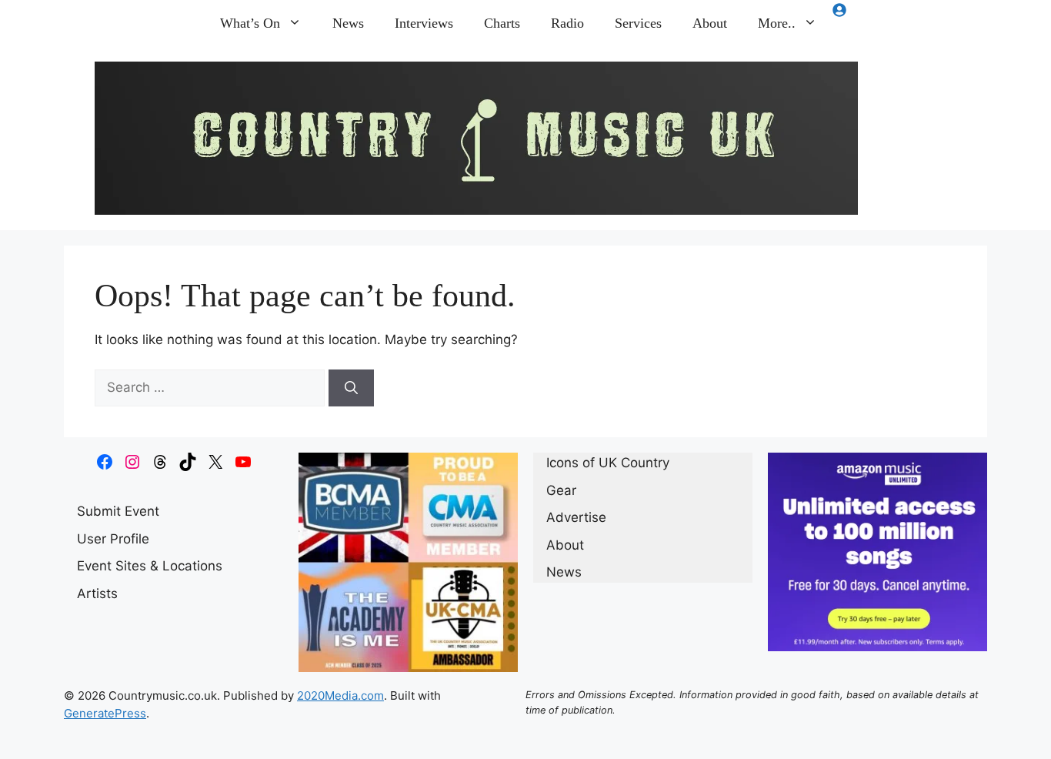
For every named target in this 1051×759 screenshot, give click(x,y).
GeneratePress (105, 713)
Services (638, 23)
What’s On (250, 23)
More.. (777, 23)
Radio (567, 23)
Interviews (424, 23)
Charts (502, 23)
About (709, 23)
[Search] (351, 387)
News (348, 23)
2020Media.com (340, 695)
